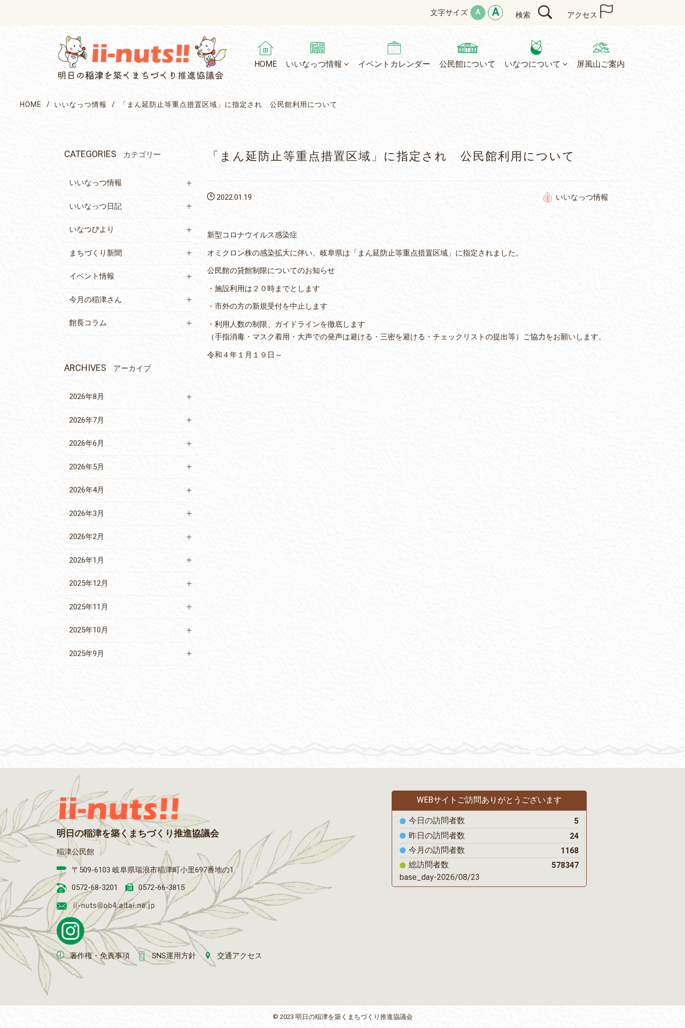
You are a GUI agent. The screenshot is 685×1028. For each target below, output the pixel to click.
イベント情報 (91, 276)
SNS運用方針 (174, 955)
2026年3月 (86, 513)
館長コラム (88, 322)
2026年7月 (86, 420)
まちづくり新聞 (95, 253)
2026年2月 (86, 536)
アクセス (582, 15)
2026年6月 (86, 443)
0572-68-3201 (95, 887)
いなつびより (91, 229)
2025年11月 (88, 606)
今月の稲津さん (95, 299)
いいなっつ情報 (80, 104)
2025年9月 (86, 653)
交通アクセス (239, 955)
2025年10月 (88, 629)
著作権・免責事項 (100, 955)
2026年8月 (86, 396)
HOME (31, 104)
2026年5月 (86, 466)
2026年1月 (86, 560)
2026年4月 (86, 489)
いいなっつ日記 (95, 206)
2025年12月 (88, 583)
